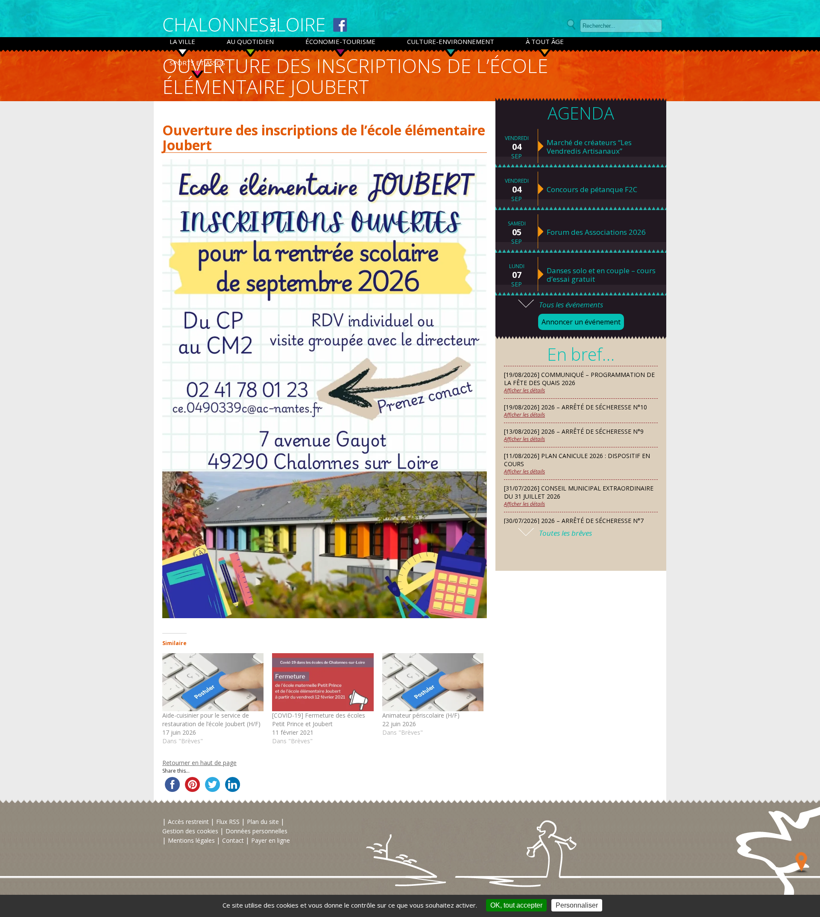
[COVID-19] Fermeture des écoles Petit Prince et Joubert (318, 719)
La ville (182, 41)
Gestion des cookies (190, 831)
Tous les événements (571, 305)
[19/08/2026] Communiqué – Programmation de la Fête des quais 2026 (579, 379)
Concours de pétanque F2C (592, 189)
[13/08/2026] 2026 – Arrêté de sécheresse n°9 (574, 431)
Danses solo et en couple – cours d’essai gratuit (601, 274)
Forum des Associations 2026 (596, 232)
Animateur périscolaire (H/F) (421, 715)
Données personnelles (256, 831)
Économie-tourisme (340, 41)
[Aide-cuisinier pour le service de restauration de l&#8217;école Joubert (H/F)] (213, 682)
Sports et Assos (197, 62)
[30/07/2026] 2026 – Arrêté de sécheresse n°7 (574, 521)
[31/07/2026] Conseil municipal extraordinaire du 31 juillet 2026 (578, 492)
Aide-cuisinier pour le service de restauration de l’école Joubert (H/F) (211, 719)
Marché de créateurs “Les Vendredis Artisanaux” (589, 146)
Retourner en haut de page (199, 763)
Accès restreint (188, 822)
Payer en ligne (270, 840)
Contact (233, 840)
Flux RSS (228, 822)
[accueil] (244, 25)
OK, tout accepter (516, 905)
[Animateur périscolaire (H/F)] (432, 682)
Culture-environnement (450, 41)
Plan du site (263, 822)
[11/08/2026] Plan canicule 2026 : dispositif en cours (577, 460)
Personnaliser (577, 905)
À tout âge (545, 41)
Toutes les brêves (565, 533)
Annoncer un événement (581, 322)
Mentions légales (191, 840)
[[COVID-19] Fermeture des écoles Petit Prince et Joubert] (322, 682)
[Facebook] (340, 25)
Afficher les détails (524, 390)
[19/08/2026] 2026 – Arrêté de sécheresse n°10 (575, 407)
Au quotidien (250, 41)
